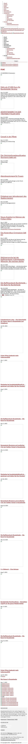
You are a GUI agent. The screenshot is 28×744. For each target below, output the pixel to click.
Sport (5, 9)
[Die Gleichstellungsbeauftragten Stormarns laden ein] (7, 152)
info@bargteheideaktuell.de (8, 740)
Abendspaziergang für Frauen (12, 176)
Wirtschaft (6, 7)
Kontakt (5, 21)
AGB (16, 719)
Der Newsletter (10, 20)
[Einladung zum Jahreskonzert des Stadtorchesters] (7, 192)
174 (6, 295)
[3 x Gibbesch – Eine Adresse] (12, 566)
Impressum (9, 23)
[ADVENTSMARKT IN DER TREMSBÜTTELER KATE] (7, 108)
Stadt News (6, 10)
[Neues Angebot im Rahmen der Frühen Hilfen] (7, 213)
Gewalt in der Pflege (9, 137)
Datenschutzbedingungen (13, 24)
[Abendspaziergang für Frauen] (7, 172)
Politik (5, 6)
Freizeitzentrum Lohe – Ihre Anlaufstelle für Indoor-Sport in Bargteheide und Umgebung (13, 321)
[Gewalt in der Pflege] (7, 133)
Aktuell (5, 3)
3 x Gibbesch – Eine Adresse (9, 569)
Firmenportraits (10, 14)
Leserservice (6, 13)
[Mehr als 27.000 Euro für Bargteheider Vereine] (7, 83)
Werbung (9, 733)
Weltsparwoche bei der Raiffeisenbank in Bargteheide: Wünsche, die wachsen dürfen (12, 259)
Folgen (9, 727)
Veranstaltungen (7, 11)
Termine (5, 4)
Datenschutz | (11, 719)
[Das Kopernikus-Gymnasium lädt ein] (11, 229)
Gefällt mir (9, 725)
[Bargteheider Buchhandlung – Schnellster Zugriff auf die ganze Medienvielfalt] (12, 598)
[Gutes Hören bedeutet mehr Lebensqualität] (12, 352)
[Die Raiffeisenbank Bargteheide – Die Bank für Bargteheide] (7, 279)
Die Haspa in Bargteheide (9, 679)
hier (7, 737)
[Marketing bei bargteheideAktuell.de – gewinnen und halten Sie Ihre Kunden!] (12, 381)
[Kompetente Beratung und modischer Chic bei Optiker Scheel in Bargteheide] (12, 442)
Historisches (9, 16)
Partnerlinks (9, 19)
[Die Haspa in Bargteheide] (3, 676)
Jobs (8, 17)
